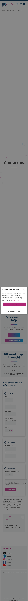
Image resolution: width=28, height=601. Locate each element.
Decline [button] (14, 308)
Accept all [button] (14, 304)
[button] (14, 311)
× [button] (24, 289)
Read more (16, 300)
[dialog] (14, 300)
